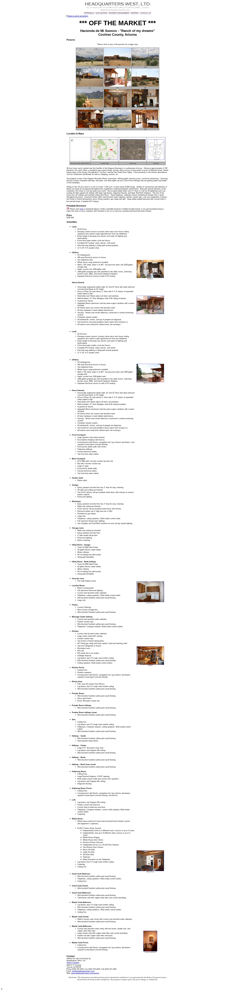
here (81, 209)
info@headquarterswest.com (83, 971)
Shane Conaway (73, 963)
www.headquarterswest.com (82, 973)
